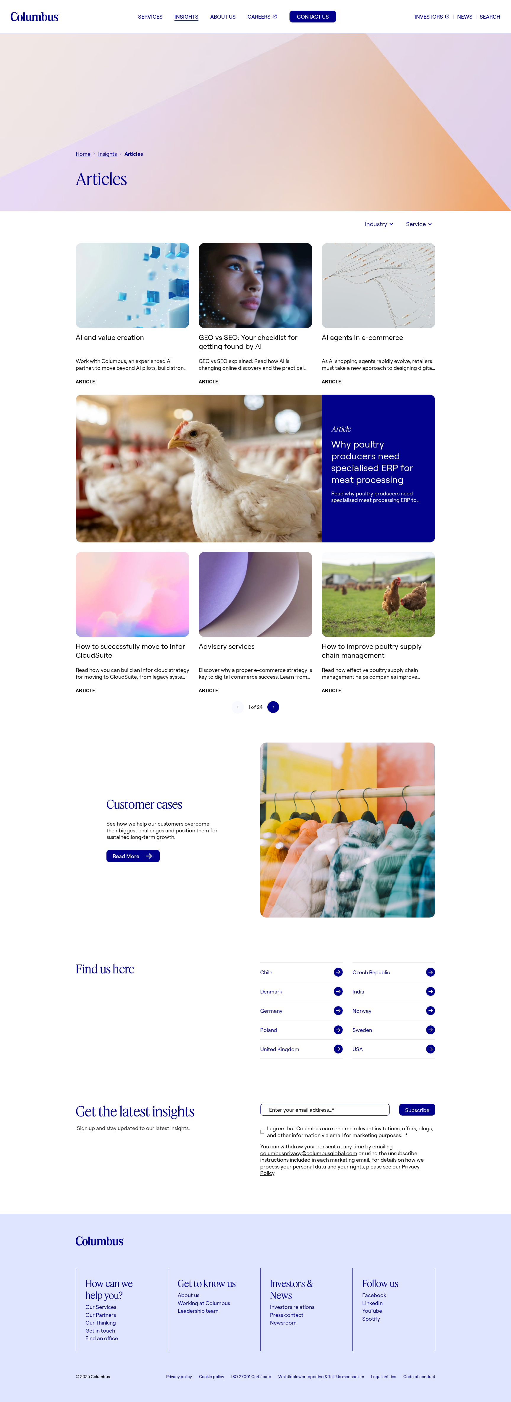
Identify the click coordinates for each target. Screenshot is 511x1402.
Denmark (271, 991)
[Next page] (273, 707)
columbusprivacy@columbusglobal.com (308, 1153)
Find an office (101, 1338)
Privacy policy (179, 1376)
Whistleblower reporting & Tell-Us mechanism (321, 1376)
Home (83, 153)
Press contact (286, 1315)
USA (357, 1049)
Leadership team (198, 1310)
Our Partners (100, 1315)
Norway (361, 1010)
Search (490, 16)
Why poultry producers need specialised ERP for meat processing (372, 461)
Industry (376, 224)
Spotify (371, 1318)
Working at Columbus (204, 1303)
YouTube (372, 1310)
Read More (126, 856)
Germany (271, 1010)
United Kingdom (279, 1049)
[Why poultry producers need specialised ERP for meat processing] (199, 468)
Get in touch (100, 1330)
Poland (268, 1030)
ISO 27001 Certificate (251, 1376)
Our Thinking (100, 1322)
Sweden (362, 1030)
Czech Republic (371, 972)
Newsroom (283, 1322)
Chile (266, 972)
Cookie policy (211, 1376)
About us (188, 1295)
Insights (107, 153)
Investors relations (292, 1307)
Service (416, 224)
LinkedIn (372, 1303)
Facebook (374, 1295)
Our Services (100, 1307)
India (358, 991)
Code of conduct (419, 1376)
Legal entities (383, 1376)
